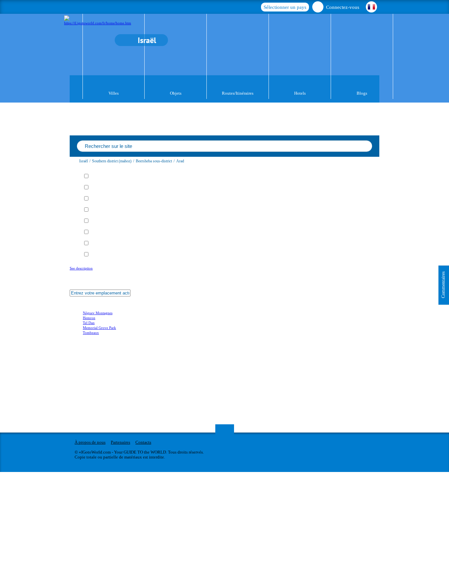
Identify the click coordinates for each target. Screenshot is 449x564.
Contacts (143, 442)
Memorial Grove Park (99, 328)
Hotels (300, 93)
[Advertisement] (109, 378)
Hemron (89, 318)
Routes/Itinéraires (237, 93)
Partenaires (120, 442)
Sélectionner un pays (285, 7)
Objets (175, 93)
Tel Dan (89, 323)
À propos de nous (90, 442)
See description (81, 268)
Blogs (362, 93)
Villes (113, 93)
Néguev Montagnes (97, 313)
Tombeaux (91, 333)
